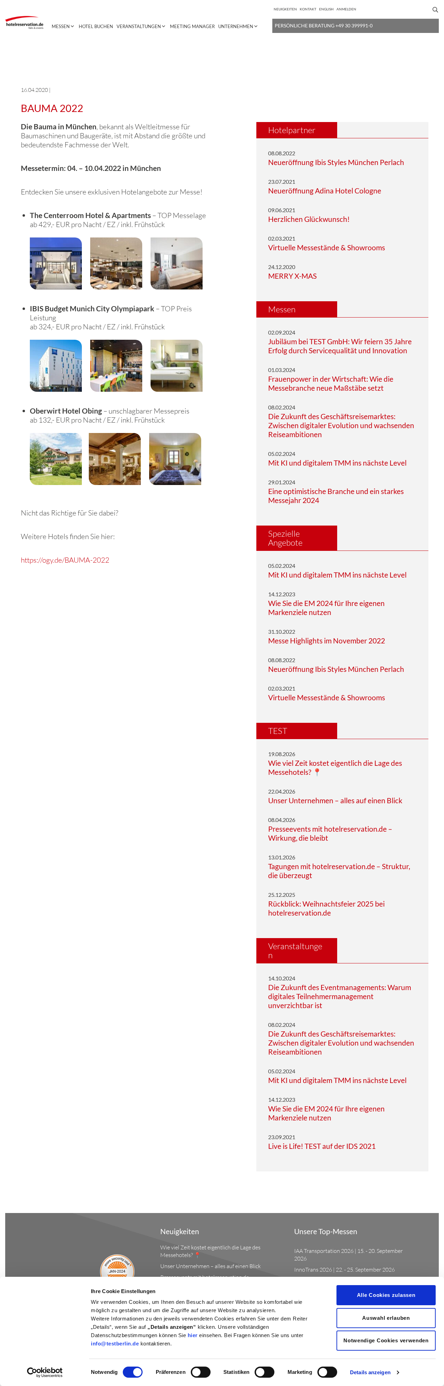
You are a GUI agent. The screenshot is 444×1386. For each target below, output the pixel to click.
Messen (61, 26)
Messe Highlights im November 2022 (326, 640)
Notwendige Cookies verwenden (386, 1340)
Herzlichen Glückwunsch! (309, 219)
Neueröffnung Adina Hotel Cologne (324, 190)
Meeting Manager (192, 26)
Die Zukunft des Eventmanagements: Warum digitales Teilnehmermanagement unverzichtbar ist (339, 996)
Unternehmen (235, 26)
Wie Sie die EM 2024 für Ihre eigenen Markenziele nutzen (326, 607)
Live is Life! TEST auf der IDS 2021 (322, 1146)
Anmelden (346, 9)
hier (193, 1335)
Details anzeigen (370, 1372)
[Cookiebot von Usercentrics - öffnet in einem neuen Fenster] (45, 1372)
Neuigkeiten (285, 9)
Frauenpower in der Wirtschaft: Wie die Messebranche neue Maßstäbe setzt (330, 383)
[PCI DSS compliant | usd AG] (122, 1260)
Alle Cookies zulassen (386, 1295)
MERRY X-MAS (292, 275)
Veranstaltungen (139, 26)
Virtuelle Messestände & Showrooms (326, 247)
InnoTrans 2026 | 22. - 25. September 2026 (344, 1269)
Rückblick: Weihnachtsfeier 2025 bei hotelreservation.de (326, 908)
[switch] (201, 1372)
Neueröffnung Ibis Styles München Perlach (336, 162)
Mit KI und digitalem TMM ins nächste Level (337, 462)
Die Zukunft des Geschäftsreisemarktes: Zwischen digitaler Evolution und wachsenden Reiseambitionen (341, 425)
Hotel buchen (96, 26)
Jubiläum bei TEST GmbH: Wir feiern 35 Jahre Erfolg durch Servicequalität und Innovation (340, 346)
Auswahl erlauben (386, 1318)
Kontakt (308, 9)
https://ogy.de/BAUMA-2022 (65, 559)
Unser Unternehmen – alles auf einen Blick (335, 800)
